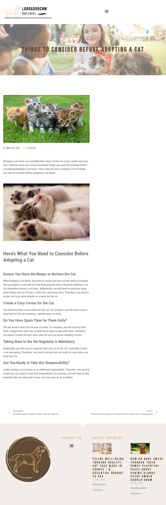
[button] (106, 11)
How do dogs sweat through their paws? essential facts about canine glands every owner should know (147, 469)
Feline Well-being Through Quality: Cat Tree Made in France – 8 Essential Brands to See (108, 467)
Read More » (98, 490)
